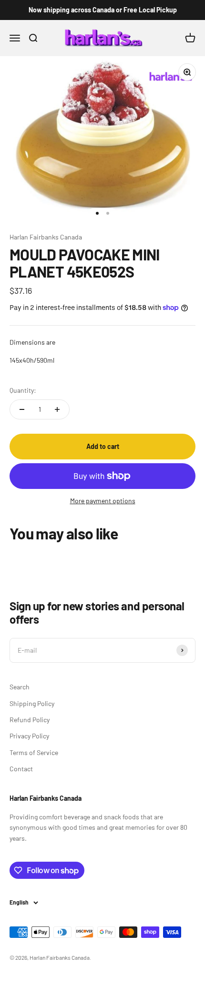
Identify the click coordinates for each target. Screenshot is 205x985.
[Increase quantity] (57, 409)
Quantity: (23, 390)
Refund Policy (30, 720)
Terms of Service (34, 752)
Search (20, 687)
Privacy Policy (29, 736)
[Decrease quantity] (22, 409)
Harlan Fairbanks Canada (46, 237)
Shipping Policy (32, 703)
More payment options (102, 501)
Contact (21, 769)
